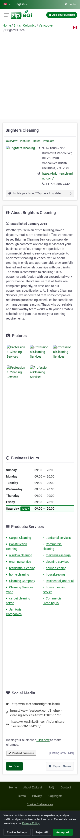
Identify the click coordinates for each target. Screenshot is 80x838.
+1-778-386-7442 (58, 184)
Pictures (25, 141)
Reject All (42, 832)
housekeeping (55, 574)
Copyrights (55, 796)
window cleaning (20, 555)
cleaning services (57, 561)
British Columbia (25, 25)
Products (48, 141)
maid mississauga (58, 555)
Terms (21, 796)
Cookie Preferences (40, 804)
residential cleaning (22, 568)
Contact (66, 787)
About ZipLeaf (32, 787)
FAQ (51, 787)
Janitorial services (58, 537)
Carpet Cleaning (20, 537)
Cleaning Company (22, 581)
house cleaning (56, 568)
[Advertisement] (40, 76)
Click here (43, 740)
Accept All (62, 832)
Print (16, 766)
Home (7, 25)
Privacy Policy (31, 823)
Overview (12, 141)
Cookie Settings (17, 832)
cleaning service (20, 561)
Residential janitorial (60, 581)
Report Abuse (61, 766)
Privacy (37, 796)
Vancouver (46, 25)
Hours (36, 141)
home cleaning (19, 574)
